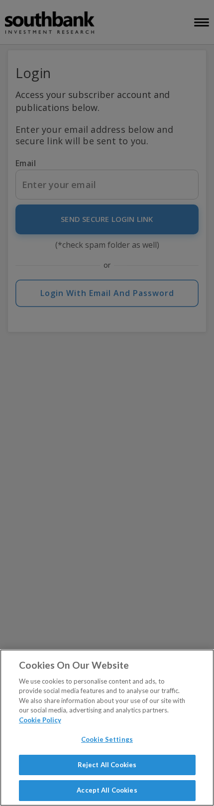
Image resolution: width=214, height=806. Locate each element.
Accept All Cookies (107, 790)
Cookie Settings (107, 739)
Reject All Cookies (107, 765)
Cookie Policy (40, 720)
